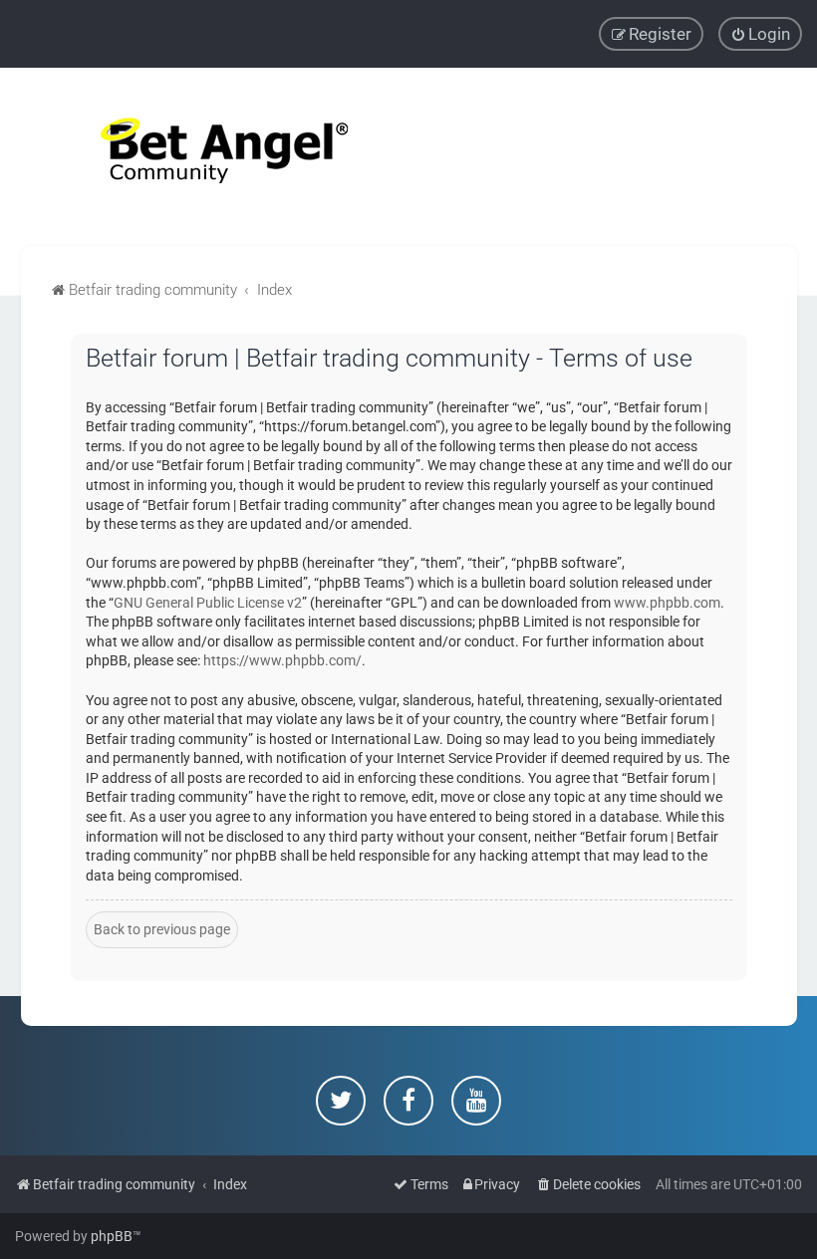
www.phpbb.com (667, 603)
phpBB (112, 1236)
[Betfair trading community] (199, 157)
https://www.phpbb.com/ (282, 660)
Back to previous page (162, 929)
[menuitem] (760, 34)
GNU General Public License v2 (208, 603)
